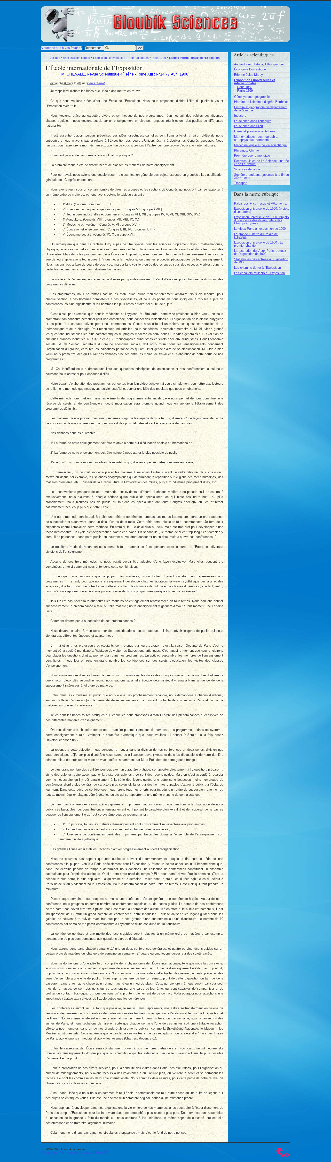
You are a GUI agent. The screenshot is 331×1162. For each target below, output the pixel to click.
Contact (86, 1152)
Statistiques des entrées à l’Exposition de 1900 (261, 260)
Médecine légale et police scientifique (260, 145)
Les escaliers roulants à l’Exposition (259, 273)
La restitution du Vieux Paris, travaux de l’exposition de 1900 (260, 252)
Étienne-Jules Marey (248, 74)
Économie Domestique (250, 69)
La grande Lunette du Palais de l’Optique (256, 235)
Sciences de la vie (247, 169)
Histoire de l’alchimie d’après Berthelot (261, 102)
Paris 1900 (159, 57)
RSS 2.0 (101, 1152)
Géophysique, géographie (252, 97)
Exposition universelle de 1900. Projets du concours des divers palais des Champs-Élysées (261, 220)
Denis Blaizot (96, 83)
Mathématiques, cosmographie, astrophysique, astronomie (256, 138)
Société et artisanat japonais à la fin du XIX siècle (261, 176)
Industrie (240, 115)
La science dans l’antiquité (252, 121)
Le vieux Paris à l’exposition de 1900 (260, 228)
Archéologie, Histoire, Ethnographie (259, 64)
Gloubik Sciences (202, 19)
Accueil (55, 57)
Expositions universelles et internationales (121, 57)
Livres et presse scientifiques (254, 131)
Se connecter (69, 1152)
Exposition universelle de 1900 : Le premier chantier (258, 244)
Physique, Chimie (246, 150)
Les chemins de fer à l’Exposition (257, 267)
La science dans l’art (248, 126)
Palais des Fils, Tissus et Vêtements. (260, 203)
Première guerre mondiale (252, 155)
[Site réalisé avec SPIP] (283, 1156)
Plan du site (49, 1152)
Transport (240, 183)
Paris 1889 (244, 87)
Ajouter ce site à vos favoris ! (61, 48)
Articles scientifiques (76, 57)
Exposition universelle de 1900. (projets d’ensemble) (261, 210)
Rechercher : (94, 48)
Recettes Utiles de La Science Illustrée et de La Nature (261, 162)
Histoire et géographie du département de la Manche (260, 108)
